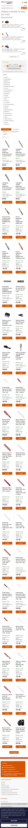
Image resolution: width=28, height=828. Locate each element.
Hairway (6, 100)
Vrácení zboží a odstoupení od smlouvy (9, 794)
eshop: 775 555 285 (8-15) (9, 769)
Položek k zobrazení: (14, 68)
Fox (5, 98)
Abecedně (5, 134)
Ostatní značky (8, 115)
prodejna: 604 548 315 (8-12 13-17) (11, 771)
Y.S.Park (6, 124)
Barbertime (7, 82)
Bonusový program (5, 785)
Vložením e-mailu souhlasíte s (8, 807)
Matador (6, 111)
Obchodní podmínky (5, 787)
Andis (6, 77)
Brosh (6, 88)
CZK (24, 5)
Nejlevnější (16, 129)
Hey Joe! (7, 102)
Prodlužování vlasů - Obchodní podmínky (10, 789)
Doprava (3, 784)
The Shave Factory (9, 120)
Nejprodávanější (15, 131)
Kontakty (3, 782)
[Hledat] (19, 8)
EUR (26, 5)
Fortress (6, 97)
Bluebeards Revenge (9, 86)
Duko (6, 95)
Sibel (6, 117)
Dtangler (6, 93)
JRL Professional (9, 104)
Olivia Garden (8, 113)
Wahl (6, 122)
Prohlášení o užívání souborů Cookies (9, 792)
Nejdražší (5, 131)
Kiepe (6, 107)
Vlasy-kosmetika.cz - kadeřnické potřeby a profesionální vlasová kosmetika (14, 774)
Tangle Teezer (8, 118)
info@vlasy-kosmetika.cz (9, 767)
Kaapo (6, 106)
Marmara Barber (8, 109)
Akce (10, 64)
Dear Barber (7, 91)
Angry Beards (7, 79)
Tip (21, 64)
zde (7, 817)
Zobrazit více (13, 56)
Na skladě (6, 62)
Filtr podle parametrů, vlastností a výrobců (13, 71)
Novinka (16, 64)
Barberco (7, 80)
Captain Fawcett (8, 89)
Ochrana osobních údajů (6, 791)
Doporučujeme (6, 129)
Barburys (7, 84)
